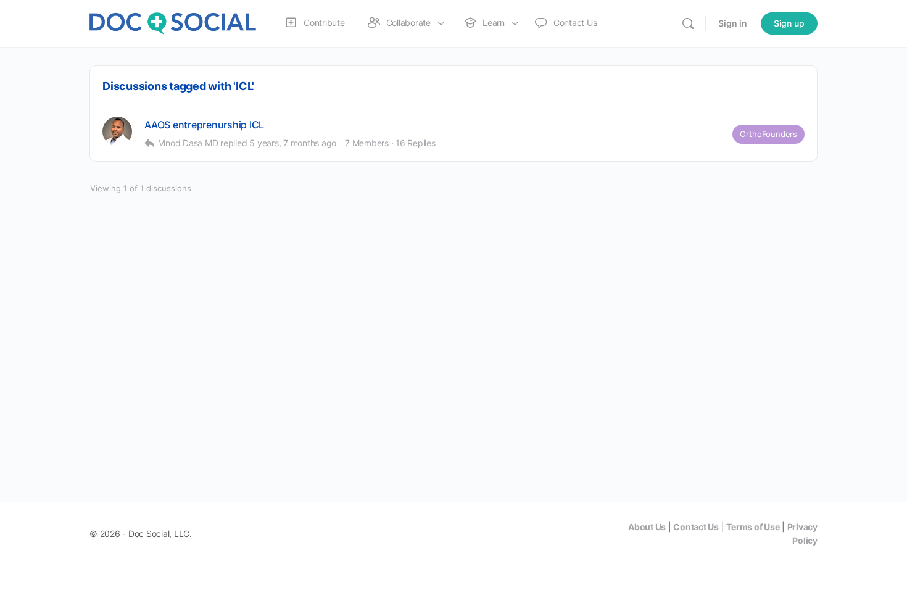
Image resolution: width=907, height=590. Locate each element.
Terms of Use (752, 526)
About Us (647, 526)
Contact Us (696, 526)
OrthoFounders (768, 134)
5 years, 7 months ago (292, 143)
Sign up (789, 23)
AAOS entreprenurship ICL (204, 125)
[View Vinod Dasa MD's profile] (117, 131)
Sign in (732, 23)
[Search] (688, 23)
